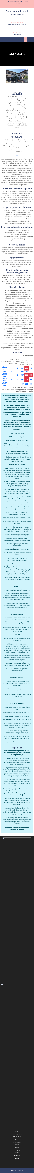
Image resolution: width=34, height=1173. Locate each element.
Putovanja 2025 (17, 1134)
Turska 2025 (17, 1139)
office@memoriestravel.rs (17, 24)
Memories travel (17, 11)
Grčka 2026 (17, 1137)
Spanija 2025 (17, 1142)
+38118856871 (17, 34)
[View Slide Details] (17, 76)
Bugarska (17, 1150)
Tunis (17, 1147)
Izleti (17, 1131)
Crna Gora (17, 1153)
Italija (17, 1145)
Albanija (17, 1155)
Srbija (17, 1158)
